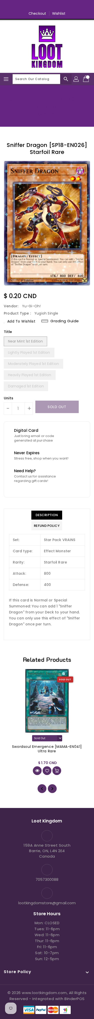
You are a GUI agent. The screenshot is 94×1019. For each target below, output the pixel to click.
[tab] (46, 515)
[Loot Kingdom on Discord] (66, 5)
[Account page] (76, 79)
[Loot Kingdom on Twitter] (37, 5)
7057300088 (47, 879)
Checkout (37, 13)
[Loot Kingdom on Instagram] (47, 5)
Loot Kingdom (47, 114)
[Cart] (86, 79)
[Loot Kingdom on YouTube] (56, 5)
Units (9, 398)
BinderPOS (74, 998)
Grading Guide (64, 321)
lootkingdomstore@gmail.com (47, 903)
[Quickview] (37, 770)
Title (8, 331)
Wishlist (58, 13)
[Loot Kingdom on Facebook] (28, 5)
